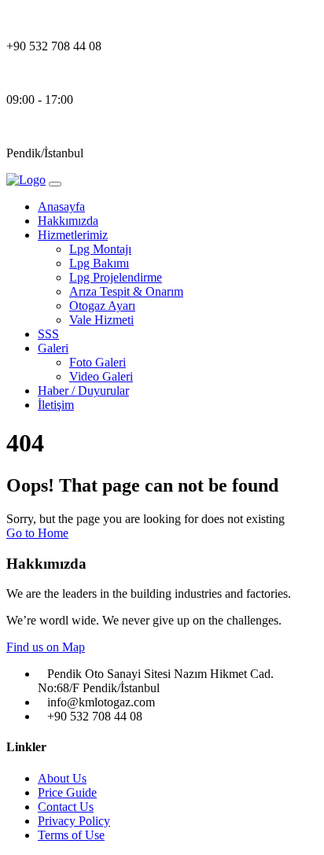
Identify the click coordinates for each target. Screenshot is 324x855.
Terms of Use (71, 835)
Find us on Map (45, 647)
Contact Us (66, 806)
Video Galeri (101, 376)
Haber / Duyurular (83, 390)
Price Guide (67, 792)
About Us (62, 778)
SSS (48, 334)
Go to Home (37, 533)
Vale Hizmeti (101, 319)
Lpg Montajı (100, 249)
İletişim (56, 404)
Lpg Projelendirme (115, 277)
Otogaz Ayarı (102, 305)
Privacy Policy (74, 820)
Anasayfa (61, 206)
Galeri (53, 348)
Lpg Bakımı (99, 263)
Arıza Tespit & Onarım (126, 291)
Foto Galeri (97, 362)
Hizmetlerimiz (73, 234)
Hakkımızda (68, 220)
